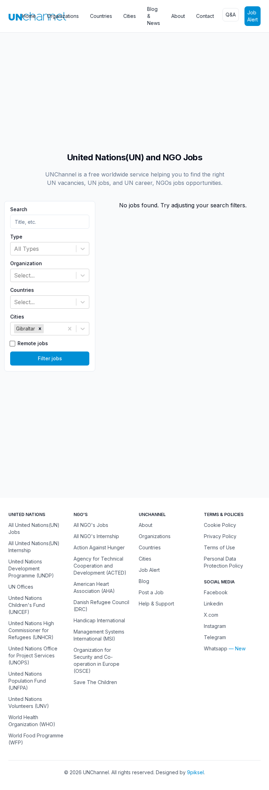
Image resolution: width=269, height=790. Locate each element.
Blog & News (153, 16)
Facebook (216, 592)
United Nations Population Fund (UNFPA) (27, 681)
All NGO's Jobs (91, 525)
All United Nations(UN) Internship (34, 546)
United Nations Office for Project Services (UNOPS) (32, 655)
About (178, 16)
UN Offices (20, 587)
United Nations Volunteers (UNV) (28, 702)
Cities (129, 16)
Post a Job (151, 592)
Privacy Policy (220, 536)
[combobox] (15, 249)
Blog (144, 581)
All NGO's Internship (96, 536)
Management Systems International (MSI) (99, 635)
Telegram (215, 637)
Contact (205, 16)
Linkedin (213, 604)
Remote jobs (33, 343)
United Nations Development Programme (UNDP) (31, 568)
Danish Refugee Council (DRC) (101, 605)
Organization (26, 263)
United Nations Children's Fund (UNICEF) (26, 605)
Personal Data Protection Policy (223, 562)
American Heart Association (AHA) (94, 587)
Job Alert (252, 15)
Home (29, 16)
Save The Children (95, 682)
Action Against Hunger (99, 547)
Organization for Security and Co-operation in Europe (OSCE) (96, 660)
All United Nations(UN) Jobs (34, 528)
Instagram (215, 626)
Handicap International (99, 620)
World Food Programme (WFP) (35, 738)
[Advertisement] (134, 89)
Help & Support (156, 604)
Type (16, 236)
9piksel (195, 772)
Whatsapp (215, 648)
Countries (101, 16)
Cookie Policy (220, 525)
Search (18, 209)
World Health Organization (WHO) (31, 720)
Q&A (231, 15)
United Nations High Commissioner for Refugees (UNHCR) (31, 630)
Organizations (63, 16)
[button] (40, 328)
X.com (211, 615)
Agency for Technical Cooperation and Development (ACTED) (100, 566)
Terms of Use (219, 547)
